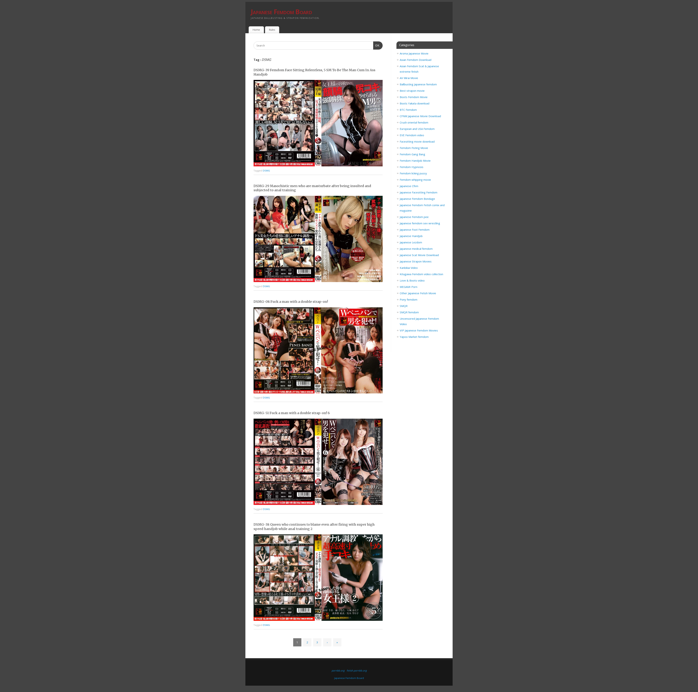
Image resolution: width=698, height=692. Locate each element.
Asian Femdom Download (415, 60)
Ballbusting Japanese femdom (418, 84)
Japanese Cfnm (409, 186)
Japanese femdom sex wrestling (420, 223)
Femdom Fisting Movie (414, 148)
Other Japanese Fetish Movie (418, 293)
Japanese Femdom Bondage (417, 199)
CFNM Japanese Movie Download (420, 116)
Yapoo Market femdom (414, 337)
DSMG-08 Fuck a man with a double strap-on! (291, 302)
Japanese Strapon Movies (416, 261)
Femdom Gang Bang (412, 154)
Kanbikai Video (409, 268)
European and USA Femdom (417, 129)
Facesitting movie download (417, 141)
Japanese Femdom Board (281, 11)
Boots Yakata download (414, 103)
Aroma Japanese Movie (414, 53)
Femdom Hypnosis (411, 167)
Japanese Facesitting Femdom (418, 192)
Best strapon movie (412, 90)
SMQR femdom (409, 312)
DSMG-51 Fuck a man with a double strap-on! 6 (292, 413)
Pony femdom (408, 299)
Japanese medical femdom (416, 248)
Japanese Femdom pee (414, 217)
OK (376, 45)
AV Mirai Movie (409, 78)
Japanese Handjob (411, 236)
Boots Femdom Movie (414, 97)
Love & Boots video (412, 280)
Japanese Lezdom (411, 242)
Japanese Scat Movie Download (419, 255)
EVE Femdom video (412, 135)
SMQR (404, 306)
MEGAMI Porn (408, 287)
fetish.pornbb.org (357, 670)
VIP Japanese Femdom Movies (419, 330)
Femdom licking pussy (413, 173)
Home (256, 29)
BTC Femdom (408, 110)
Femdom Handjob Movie (415, 160)
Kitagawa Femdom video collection (421, 274)
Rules (272, 29)
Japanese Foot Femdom (415, 229)
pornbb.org (338, 670)
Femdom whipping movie (415, 179)
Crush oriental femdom (414, 122)
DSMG (266, 170)
